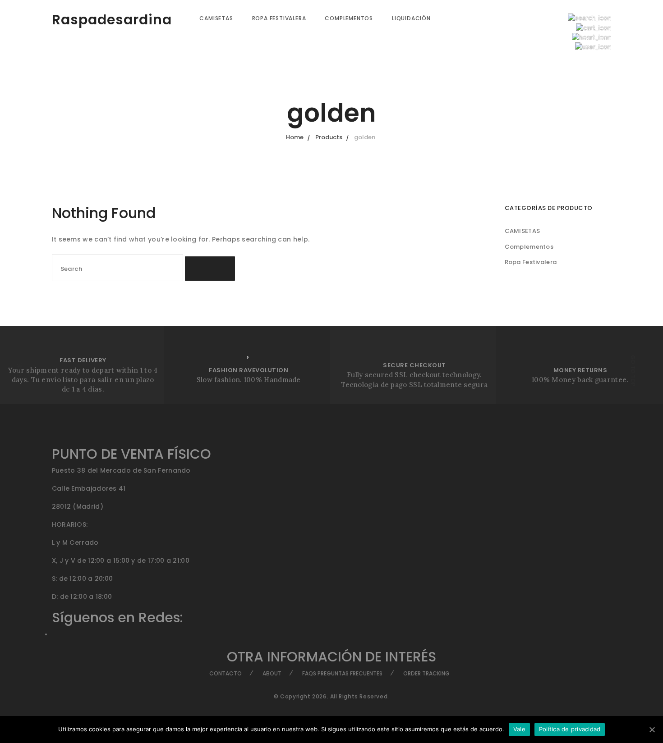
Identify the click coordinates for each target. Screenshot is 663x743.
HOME (19, 370)
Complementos (529, 246)
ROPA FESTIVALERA (279, 18)
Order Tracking (426, 673)
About (271, 673)
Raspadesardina (112, 19)
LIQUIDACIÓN (411, 18)
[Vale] (651, 729)
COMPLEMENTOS (349, 18)
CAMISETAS (216, 18)
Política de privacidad (570, 729)
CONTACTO (225, 673)
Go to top (633, 370)
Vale (519, 729)
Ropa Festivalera (531, 262)
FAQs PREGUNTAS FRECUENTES (342, 673)
